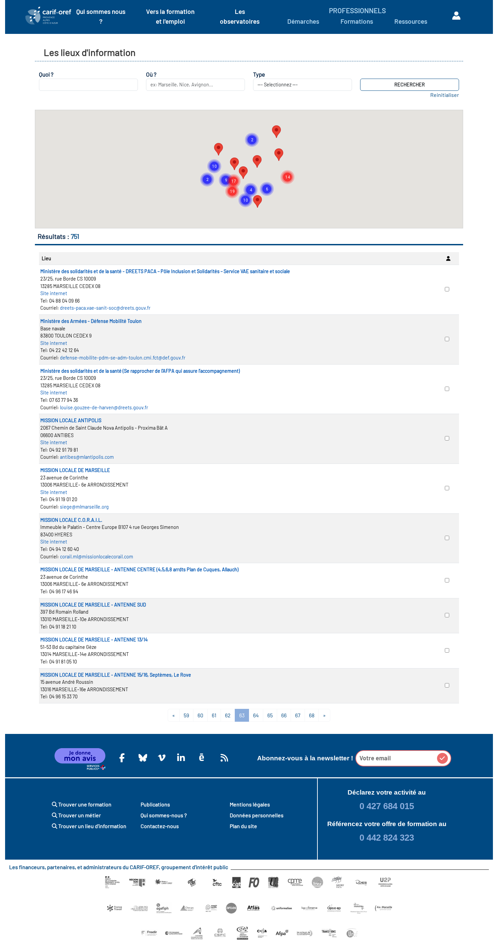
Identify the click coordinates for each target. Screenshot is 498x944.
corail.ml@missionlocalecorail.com (96, 556)
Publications (155, 804)
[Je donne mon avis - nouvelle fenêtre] (80, 759)
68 (311, 715)
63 (242, 715)
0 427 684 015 (386, 806)
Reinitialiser (444, 94)
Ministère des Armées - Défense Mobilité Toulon (91, 321)
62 (228, 715)
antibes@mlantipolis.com (87, 457)
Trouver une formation (84, 804)
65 (270, 715)
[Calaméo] (201, 757)
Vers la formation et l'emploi (170, 16)
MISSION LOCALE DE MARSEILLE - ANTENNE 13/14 (94, 639)
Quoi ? (46, 74)
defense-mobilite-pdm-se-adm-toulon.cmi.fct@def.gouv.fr (122, 358)
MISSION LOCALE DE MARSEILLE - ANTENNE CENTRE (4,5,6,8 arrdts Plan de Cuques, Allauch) (139, 569)
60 (200, 715)
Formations (356, 21)
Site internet (53, 293)
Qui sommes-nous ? (164, 815)
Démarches (303, 21)
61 (214, 715)
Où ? (151, 74)
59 (186, 715)
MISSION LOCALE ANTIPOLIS (70, 420)
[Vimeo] (160, 757)
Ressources (410, 21)
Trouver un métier (79, 815)
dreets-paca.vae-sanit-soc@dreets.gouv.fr (105, 308)
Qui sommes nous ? (100, 16)
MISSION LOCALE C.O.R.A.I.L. (71, 520)
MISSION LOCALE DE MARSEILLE (75, 470)
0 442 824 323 (386, 838)
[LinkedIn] (179, 757)
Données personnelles (257, 815)
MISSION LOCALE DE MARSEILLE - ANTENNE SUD (93, 605)
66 (284, 715)
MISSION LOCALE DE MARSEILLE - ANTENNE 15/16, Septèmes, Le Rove (115, 675)
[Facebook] (122, 757)
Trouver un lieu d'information (91, 826)
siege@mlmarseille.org (84, 507)
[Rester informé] (223, 757)
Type (259, 74)
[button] (257, 161)
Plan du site (243, 826)
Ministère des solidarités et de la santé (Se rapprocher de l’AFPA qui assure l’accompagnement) (140, 371)
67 (297, 715)
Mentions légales (250, 804)
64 (256, 715)
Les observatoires (240, 16)
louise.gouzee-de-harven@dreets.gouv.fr (104, 407)
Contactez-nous (160, 826)
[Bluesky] (141, 757)
